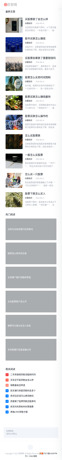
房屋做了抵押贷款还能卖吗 (23, 401)
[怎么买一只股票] (14, 180)
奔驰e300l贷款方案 (19, 412)
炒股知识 (28, 23)
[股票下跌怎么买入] (14, 199)
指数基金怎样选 (17, 385)
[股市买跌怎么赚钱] (14, 44)
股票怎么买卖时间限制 (38, 77)
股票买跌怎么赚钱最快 (38, 96)
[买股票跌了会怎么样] (14, 25)
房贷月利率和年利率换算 (22, 407)
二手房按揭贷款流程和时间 (23, 374)
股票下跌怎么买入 (35, 193)
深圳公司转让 (11, 434)
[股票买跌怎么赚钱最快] (14, 102)
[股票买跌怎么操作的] (14, 122)
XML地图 (33, 456)
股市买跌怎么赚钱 (35, 38)
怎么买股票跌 (32, 135)
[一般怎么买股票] (14, 161)
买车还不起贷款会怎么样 (22, 380)
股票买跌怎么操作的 (36, 116)
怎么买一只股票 (34, 174)
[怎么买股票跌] (14, 141)
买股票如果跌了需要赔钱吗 (40, 58)
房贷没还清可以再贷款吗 (22, 396)
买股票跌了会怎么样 (36, 19)
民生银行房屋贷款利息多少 (23, 391)
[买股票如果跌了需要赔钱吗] (14, 64)
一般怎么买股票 (34, 155)
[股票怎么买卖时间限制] (14, 83)
